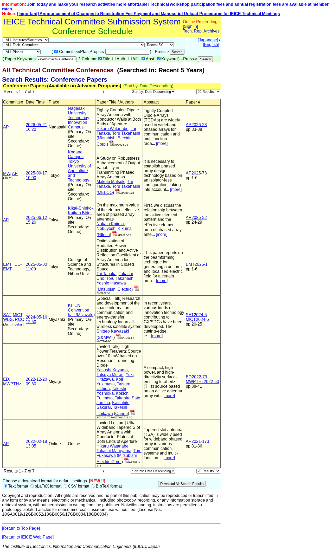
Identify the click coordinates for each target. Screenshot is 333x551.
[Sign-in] (111, 144)
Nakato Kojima (110, 224)
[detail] (19, 324)
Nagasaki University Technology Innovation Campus (78, 117)
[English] (211, 44)
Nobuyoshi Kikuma (114, 228)
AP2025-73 (196, 173)
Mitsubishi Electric (114, 289)
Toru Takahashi (126, 133)
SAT (7, 315)
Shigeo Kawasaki (113, 331)
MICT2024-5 (197, 319)
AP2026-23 (196, 124)
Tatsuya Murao (110, 374)
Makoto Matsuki (111, 181)
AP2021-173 (197, 441)
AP (6, 127)
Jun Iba (103, 402)
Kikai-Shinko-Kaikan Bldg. (80, 210)
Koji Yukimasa (110, 381)
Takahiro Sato (127, 398)
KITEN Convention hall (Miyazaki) (81, 310)
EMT (7, 264)
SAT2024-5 (196, 315)
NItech (104, 234)
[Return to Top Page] (21, 528)
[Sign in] (190, 26)
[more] (162, 143)
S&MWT (105, 337)
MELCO (105, 192)
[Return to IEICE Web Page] (28, 537)
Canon (121, 413)
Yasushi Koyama (112, 370)
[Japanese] (208, 40)
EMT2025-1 (197, 264)
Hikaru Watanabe (113, 128)
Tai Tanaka (107, 273)
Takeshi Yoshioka (111, 391)
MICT (17, 315)
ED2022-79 (196, 377)
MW (6, 173)
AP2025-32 (196, 217)
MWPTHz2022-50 (202, 381)
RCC (19, 319)
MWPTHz (12, 384)
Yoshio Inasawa (111, 283)
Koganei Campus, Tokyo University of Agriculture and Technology (79, 166)
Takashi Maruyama (114, 451)
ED (6, 379)
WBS (8, 319)
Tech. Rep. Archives (201, 31)
